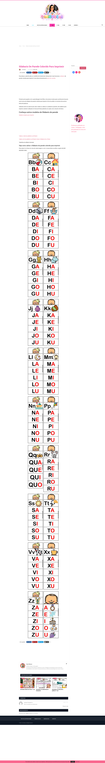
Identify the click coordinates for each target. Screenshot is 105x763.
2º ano (58, 25)
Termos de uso (37, 718)
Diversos (76, 25)
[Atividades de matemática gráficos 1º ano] (59, 683)
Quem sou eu (46, 718)
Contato (54, 718)
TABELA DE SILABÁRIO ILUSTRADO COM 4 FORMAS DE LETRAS (34, 139)
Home (28, 25)
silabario (62, 76)
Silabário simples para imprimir (26, 115)
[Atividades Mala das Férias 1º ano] (27, 683)
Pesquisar (73, 65)
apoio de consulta (51, 78)
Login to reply (66, 706)
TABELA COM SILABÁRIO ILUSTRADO (28, 136)
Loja (33, 25)
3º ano (63, 25)
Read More (78, 761)
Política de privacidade (42, 25)
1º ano (52, 25)
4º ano (69, 25)
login (27, 713)
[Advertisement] (52, 35)
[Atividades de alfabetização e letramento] (43, 683)
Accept (72, 761)
